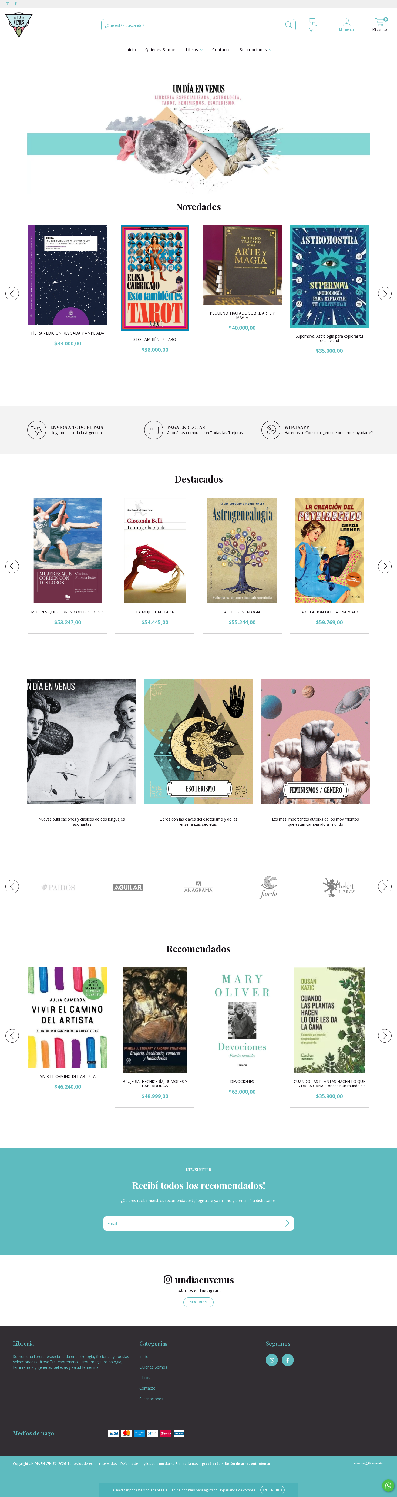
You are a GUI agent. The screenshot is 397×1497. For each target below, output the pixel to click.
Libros (193, 49)
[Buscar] (288, 25)
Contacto (221, 49)
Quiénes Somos (161, 49)
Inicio (130, 49)
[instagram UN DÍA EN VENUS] (8, 3)
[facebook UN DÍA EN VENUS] (15, 3)
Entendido (272, 1490)
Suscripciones (254, 49)
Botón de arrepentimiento (247, 1467)
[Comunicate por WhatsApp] (388, 1485)
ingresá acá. (209, 1467)
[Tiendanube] (367, 1467)
